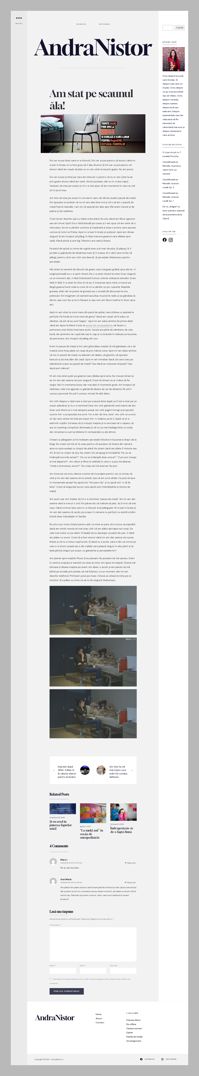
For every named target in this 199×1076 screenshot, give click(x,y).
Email (83, 965)
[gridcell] (174, 105)
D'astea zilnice (133, 1020)
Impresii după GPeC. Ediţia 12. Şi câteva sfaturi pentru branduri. (67, 772)
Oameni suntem (134, 1028)
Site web (113, 965)
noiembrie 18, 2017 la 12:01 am (71, 863)
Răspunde (131, 863)
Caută (179, 27)
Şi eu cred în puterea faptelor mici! (61, 825)
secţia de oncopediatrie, (99, 325)
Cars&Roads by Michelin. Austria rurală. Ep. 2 (171, 183)
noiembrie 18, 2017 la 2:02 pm (71, 882)
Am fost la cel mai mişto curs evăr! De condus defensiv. (118, 772)
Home (98, 1014)
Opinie (129, 1032)
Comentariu (55, 925)
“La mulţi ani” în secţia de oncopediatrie (91, 834)
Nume (53, 965)
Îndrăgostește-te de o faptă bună (121, 830)
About (99, 1018)
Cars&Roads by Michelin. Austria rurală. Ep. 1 (171, 197)
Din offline (131, 1024)
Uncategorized (133, 1040)
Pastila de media (134, 1036)
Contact (100, 1022)
